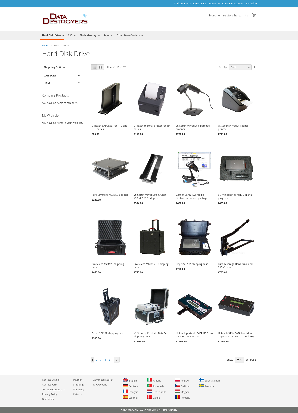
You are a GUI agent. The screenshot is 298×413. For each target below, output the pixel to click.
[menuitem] (52, 35)
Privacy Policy (49, 394)
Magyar (184, 392)
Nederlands (159, 392)
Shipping (78, 384)
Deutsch (133, 386)
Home (45, 45)
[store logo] (65, 19)
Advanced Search (103, 379)
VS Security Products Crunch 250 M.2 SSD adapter (150, 196)
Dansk (156, 397)
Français (133, 392)
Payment (78, 379)
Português (158, 386)
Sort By (223, 67)
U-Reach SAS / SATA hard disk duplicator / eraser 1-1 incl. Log (236, 335)
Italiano (156, 380)
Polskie (184, 380)
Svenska (209, 386)
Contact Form (49, 384)
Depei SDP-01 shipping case (192, 264)
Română (185, 397)
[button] (251, 4)
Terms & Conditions (53, 389)
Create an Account (233, 3)
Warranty (78, 389)
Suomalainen (212, 380)
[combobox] (228, 15)
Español (133, 397)
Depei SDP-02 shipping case (108, 333)
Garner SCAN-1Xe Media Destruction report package (191, 196)
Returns (77, 394)
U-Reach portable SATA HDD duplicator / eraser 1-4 (194, 335)
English (132, 380)
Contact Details (50, 379)
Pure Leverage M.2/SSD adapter (110, 194)
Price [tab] (47, 82)
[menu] (149, 35)
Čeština (185, 386)
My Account (100, 384)
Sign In (213, 3)
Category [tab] (50, 75)
